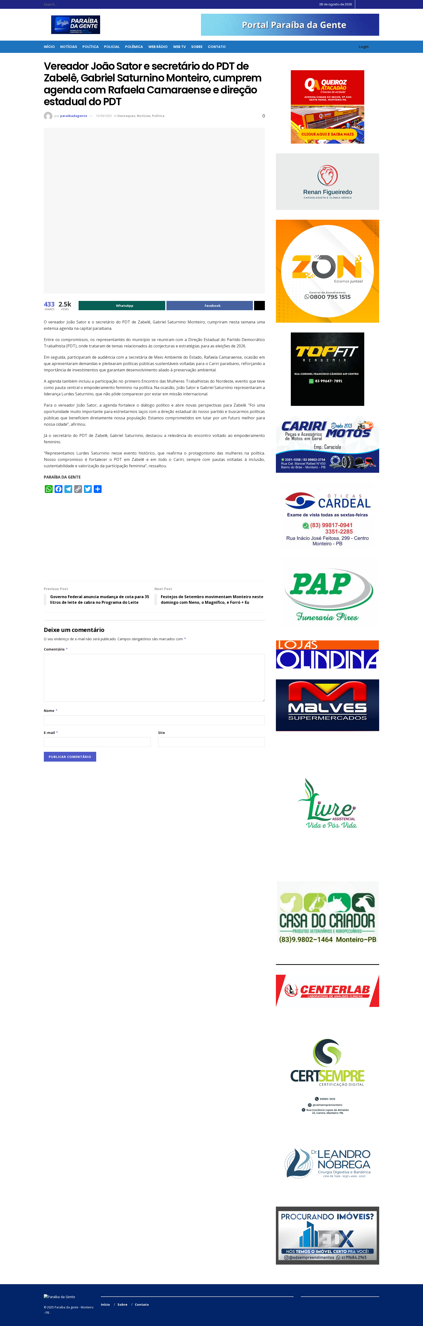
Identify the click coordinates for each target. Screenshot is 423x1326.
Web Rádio (158, 46)
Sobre (196, 46)
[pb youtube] (290, 24)
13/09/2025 (104, 116)
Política (90, 46)
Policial (112, 46)
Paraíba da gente (66, 1307)
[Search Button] (84, 4)
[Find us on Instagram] (371, 4)
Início (49, 46)
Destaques (126, 116)
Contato (217, 46)
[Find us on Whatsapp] (377, 4)
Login (363, 46)
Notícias (68, 46)
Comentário (56, 649)
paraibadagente (73, 116)
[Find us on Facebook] (365, 4)
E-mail (51, 732)
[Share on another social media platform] (259, 305)
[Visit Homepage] (72, 24)
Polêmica (134, 46)
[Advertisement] (154, 539)
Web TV (179, 46)
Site (161, 732)
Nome (51, 710)
